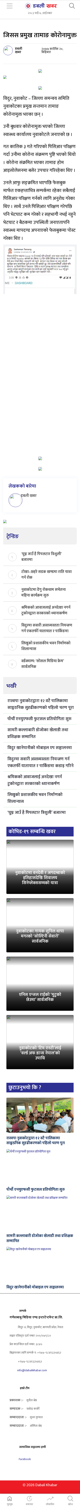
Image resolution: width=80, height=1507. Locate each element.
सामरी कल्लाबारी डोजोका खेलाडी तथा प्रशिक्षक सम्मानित (37, 733)
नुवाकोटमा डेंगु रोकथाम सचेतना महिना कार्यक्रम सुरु (43, 592)
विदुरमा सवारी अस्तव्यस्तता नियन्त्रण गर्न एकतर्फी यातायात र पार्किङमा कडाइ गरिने (46, 628)
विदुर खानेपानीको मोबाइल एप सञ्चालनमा (39, 747)
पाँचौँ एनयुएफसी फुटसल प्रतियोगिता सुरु (39, 718)
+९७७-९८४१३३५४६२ (29, 1361)
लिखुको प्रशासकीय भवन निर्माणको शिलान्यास (45, 645)
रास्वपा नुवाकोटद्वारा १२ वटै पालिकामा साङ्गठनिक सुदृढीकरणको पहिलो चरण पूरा (40, 704)
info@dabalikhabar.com (32, 1370)
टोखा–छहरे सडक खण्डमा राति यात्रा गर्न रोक (46, 574)
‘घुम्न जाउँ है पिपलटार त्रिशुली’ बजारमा (41, 556)
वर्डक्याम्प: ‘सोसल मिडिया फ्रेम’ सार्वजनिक (42, 663)
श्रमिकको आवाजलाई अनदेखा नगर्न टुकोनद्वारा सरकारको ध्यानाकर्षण (45, 610)
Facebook (24, 1459)
